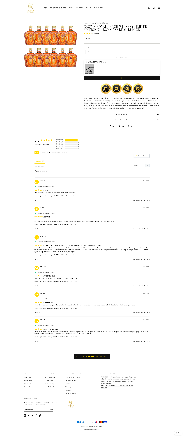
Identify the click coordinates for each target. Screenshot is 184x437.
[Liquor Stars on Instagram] (25, 415)
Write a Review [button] (142, 156)
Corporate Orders (70, 393)
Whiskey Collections (102, 23)
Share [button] (38, 200)
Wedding (68, 387)
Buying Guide (49, 380)
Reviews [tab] (38, 161)
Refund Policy (28, 380)
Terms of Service (29, 387)
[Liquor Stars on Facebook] (29, 415)
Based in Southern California (91, 429)
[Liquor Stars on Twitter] (32, 415)
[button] (145, 200)
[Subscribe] (51, 409)
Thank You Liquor (70, 380)
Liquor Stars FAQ (50, 377)
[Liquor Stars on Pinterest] (36, 415)
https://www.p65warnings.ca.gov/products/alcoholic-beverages (117, 386)
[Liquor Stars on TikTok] (40, 415)
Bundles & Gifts (58, 8)
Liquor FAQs (121, 114)
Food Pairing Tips (50, 387)
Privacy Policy (28, 377)
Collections (92, 23)
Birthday (67, 384)
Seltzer (79, 8)
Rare (71, 8)
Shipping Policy (28, 384)
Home (85, 23)
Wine (88, 8)
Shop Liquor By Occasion (72, 377)
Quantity (88, 48)
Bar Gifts (98, 8)
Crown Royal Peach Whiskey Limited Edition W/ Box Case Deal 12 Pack (55, 196)
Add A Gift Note (98, 62)
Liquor (44, 8)
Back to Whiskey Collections (93, 356)
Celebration (68, 390)
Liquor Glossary (49, 384)
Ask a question (122, 119)
